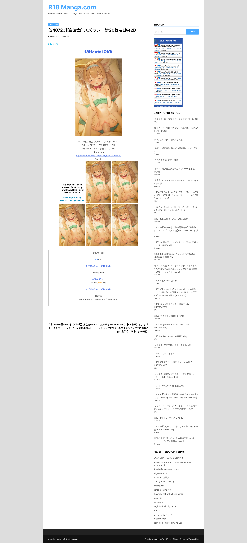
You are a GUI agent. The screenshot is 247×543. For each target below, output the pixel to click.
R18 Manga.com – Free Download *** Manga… (168, 101)
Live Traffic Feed (168, 41)
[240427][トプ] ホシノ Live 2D (168, 417)
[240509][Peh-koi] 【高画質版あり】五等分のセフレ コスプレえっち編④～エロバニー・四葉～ (176, 230)
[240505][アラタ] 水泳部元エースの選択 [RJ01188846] (173, 364)
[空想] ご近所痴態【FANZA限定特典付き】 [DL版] (175, 150)
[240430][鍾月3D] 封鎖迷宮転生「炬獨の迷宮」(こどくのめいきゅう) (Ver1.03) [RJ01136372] (176, 396)
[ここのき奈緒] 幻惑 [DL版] (166, 160)
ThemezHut (193, 539)
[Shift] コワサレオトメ (164, 353)
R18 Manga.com (72, 7)
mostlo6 (158, 498)
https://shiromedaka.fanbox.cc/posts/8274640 (98, 155)
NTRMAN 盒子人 (161, 477)
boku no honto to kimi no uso (168, 522)
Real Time (167, 106)
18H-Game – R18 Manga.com (168, 78)
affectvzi (158, 510)
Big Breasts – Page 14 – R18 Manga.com (168, 90)
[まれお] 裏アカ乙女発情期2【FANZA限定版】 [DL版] (175, 170)
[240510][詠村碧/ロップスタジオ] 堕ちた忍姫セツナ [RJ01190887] (176, 244)
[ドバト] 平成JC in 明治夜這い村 (169, 385)
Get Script (160, 106)
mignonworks (160, 473)
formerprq (159, 502)
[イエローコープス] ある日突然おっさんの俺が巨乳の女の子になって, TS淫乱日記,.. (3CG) (175, 407)
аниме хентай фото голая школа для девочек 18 (172, 463)
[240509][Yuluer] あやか (165, 280)
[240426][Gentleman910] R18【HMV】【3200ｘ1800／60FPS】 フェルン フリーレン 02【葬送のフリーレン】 (176, 195)
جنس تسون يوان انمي (163, 514)
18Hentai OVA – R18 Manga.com (170, 84)
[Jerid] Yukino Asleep (164, 481)
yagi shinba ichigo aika (165, 506)
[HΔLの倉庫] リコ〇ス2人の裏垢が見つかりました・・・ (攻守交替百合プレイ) (176, 440)
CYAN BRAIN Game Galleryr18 (168, 458)
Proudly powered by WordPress (158, 539)
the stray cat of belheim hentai (168, 494)
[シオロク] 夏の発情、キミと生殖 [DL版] (173, 345)
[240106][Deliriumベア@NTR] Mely (170, 336)
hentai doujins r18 (162, 490)
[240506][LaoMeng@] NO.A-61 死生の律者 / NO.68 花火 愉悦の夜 (175, 255)
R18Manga (52, 36)
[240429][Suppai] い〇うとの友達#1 (171, 218)
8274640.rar (98, 279)
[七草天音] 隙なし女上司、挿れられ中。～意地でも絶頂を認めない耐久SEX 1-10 (175, 208)
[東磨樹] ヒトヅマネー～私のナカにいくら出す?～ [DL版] (176, 182)
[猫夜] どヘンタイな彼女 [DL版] (168, 139)
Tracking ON (175, 106)
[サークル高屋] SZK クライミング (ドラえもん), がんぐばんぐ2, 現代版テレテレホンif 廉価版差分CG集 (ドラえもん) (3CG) (176, 268)
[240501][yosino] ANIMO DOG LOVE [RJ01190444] (171, 326)
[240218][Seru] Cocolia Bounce (169, 315)
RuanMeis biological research (168, 469)
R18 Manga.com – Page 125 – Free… (167, 96)
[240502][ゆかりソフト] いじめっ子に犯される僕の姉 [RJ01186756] (176, 428)
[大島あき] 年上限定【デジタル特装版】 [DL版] (176, 119)
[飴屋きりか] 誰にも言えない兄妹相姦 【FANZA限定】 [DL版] (176, 129)
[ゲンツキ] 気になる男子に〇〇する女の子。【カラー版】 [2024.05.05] (174, 375)
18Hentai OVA (53, 24)
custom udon (160, 518)
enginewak (159, 485)
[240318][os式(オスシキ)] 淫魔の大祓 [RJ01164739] (171, 305)
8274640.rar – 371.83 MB (98, 266)
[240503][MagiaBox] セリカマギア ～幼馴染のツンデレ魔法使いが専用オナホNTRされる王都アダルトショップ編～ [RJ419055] (176, 292)
